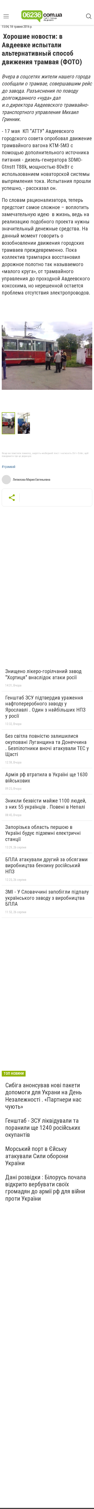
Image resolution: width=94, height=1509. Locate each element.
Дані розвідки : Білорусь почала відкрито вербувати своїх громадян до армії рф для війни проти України (45, 1188)
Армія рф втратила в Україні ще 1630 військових (46, 777)
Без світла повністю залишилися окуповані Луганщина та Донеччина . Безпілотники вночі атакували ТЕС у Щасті (47, 745)
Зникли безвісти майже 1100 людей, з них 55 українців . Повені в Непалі (45, 804)
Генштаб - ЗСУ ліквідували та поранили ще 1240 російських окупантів (42, 1127)
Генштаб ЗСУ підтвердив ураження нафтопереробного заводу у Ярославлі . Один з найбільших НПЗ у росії (45, 707)
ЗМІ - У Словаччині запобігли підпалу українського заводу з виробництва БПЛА (47, 898)
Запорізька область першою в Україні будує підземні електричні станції (43, 833)
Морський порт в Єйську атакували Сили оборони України (36, 1156)
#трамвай (8, 467)
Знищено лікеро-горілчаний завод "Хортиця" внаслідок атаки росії (43, 674)
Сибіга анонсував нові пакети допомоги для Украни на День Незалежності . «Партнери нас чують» (43, 1096)
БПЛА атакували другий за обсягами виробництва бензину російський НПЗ (46, 865)
